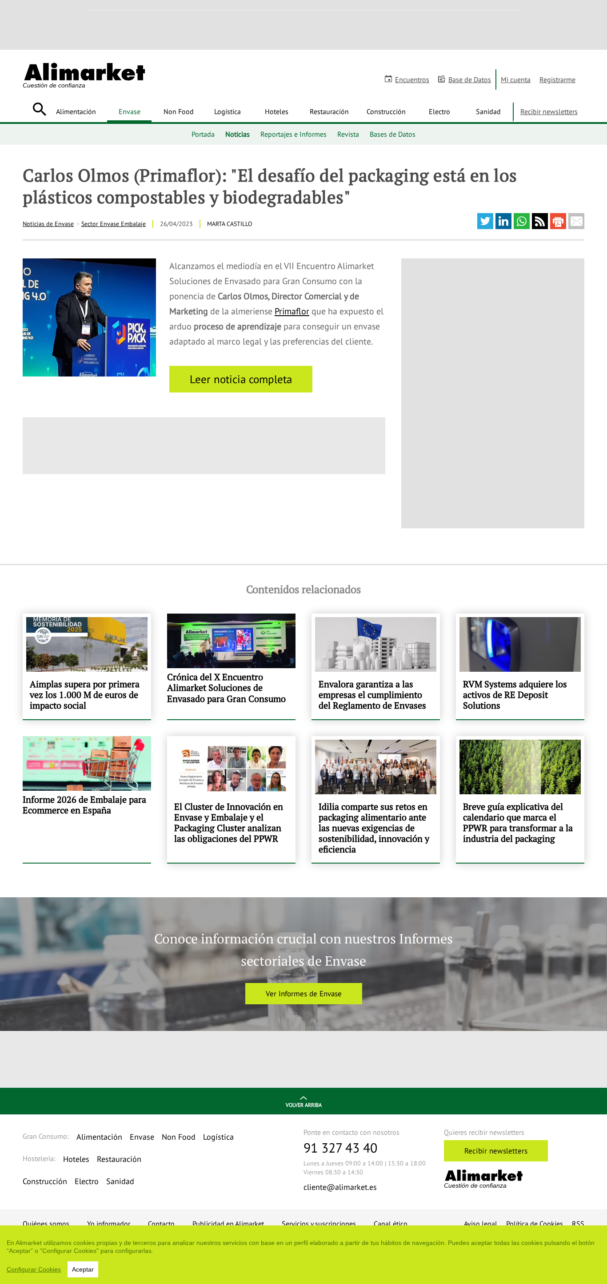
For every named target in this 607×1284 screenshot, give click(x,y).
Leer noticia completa (241, 379)
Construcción (386, 111)
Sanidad (488, 111)
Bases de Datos (392, 134)
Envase (129, 111)
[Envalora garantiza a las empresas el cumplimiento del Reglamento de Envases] (375, 666)
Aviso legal (480, 1223)
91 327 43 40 (340, 1147)
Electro (439, 111)
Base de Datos (469, 79)
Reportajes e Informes (293, 134)
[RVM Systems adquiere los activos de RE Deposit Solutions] (520, 666)
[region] (303, 1254)
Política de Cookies (534, 1223)
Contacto (161, 1223)
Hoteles (276, 111)
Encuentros (412, 79)
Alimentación (76, 111)
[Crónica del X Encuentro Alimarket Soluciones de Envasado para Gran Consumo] (231, 666)
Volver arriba (304, 1105)
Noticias (237, 134)
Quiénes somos (46, 1223)
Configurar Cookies (34, 1269)
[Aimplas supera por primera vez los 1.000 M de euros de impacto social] (87, 666)
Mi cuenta (516, 79)
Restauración (329, 111)
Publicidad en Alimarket (228, 1223)
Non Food (179, 111)
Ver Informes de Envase (304, 994)
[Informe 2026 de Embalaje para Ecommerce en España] (87, 799)
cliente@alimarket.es (340, 1187)
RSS (578, 1223)
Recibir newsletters (549, 111)
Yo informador (108, 1223)
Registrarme (557, 79)
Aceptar (83, 1269)
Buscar (39, 109)
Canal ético (390, 1223)
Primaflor (292, 311)
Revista (348, 134)
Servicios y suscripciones (319, 1223)
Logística (227, 111)
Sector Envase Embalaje (113, 224)
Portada (203, 134)
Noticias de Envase (48, 224)
